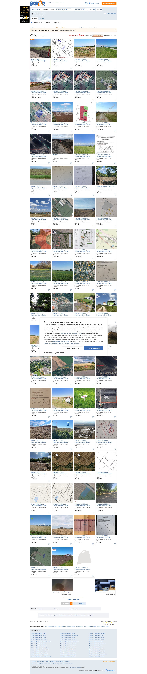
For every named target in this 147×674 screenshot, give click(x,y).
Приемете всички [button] (93, 348)
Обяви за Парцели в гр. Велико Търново (41, 641)
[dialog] (73, 337)
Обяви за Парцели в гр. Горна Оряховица (41, 656)
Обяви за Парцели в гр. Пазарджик (39, 654)
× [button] (104, 319)
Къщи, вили (39, 609)
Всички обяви (38, 22)
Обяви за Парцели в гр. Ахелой (67, 656)
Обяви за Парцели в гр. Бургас (38, 635)
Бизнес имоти (71, 615)
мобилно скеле (79, 626)
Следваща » (81, 603)
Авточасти (67, 661)
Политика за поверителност (70, 343)
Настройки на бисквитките (52, 343)
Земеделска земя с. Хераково (87, 27)
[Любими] (86, 3)
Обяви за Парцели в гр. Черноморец (40, 650)
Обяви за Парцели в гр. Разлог (67, 650)
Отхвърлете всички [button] (72, 348)
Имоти (48, 22)
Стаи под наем (90, 615)
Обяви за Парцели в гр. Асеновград (68, 643)
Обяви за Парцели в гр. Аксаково (97, 652)
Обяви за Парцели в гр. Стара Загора (69, 635)
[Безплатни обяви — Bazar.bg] (37, 3)
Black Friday (40, 663)
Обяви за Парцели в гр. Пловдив (97, 633)
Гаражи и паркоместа (80, 615)
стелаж (98, 626)
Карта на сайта (48, 663)
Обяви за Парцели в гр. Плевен (38, 637)
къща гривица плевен (91, 626)
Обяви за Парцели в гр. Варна (67, 633)
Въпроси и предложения (109, 661)
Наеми (52, 9)
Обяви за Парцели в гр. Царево (96, 645)
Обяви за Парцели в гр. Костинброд (39, 648)
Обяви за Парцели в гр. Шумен (67, 637)
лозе (85, 626)
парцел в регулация (52, 626)
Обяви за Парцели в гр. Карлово (68, 654)
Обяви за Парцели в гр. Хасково (96, 639)
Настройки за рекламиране (60, 341)
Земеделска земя (74, 609)
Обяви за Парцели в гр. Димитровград (69, 641)
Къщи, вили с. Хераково (37, 27)
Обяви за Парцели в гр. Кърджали (68, 639)
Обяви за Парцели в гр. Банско (67, 652)
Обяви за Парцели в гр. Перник (96, 637)
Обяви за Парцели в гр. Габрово (39, 645)
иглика (59, 626)
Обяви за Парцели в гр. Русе (96, 635)
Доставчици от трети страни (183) (71, 333)
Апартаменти (48, 615)
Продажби (45, 9)
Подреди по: (88, 35)
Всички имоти (36, 9)
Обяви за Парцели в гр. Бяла (96, 641)
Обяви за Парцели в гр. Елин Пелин (97, 654)
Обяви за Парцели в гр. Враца (38, 643)
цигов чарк (64, 626)
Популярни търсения (68, 663)
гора (46, 626)
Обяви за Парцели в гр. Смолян (96, 650)
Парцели (56, 22)
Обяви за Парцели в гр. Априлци (39, 652)
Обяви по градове (57, 663)
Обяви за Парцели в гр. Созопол (68, 645)
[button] (54, 353)
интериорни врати (71, 626)
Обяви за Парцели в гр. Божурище (97, 643)
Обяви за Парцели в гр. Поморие (39, 639)
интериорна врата (105, 626)
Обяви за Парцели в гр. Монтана (68, 648)
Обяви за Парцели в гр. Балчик (96, 648)
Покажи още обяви (73, 599)
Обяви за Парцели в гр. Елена (96, 656)
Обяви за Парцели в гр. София (38, 633)
